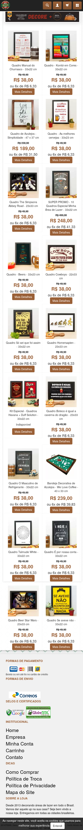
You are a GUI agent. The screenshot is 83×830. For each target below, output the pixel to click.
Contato (14, 757)
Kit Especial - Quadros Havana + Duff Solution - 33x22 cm (23, 415)
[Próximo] (7, 17)
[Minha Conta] (57, 5)
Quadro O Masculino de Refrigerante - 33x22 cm (23, 485)
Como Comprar (22, 771)
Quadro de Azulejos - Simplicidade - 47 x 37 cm (23, 135)
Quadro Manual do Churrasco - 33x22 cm (23, 67)
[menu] (77, 5)
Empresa (15, 736)
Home (12, 730)
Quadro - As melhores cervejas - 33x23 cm (61, 135)
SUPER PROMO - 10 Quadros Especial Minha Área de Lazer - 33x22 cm (61, 206)
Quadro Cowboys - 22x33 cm (61, 276)
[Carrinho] (67, 5)
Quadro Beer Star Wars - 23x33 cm (23, 622)
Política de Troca (24, 778)
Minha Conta (19, 743)
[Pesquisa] (47, 5)
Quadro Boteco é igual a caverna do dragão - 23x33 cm (61, 415)
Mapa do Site (20, 792)
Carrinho (15, 750)
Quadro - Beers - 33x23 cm (23, 274)
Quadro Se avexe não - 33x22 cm (61, 622)
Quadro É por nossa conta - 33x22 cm (61, 554)
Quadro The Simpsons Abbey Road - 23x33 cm (23, 204)
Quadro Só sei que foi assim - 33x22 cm (23, 344)
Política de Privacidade (31, 785)
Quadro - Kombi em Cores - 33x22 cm (61, 67)
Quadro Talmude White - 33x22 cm (23, 554)
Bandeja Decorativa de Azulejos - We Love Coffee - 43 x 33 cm (61, 487)
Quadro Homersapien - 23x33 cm (61, 344)
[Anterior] (77, 17)
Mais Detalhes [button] (23, 92)
